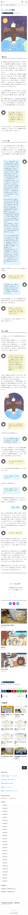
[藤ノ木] (3, 2)
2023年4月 (5, 835)
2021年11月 (5, 868)
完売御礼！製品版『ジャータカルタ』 (9, 776)
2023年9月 (5, 823)
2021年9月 (5, 875)
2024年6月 (5, 808)
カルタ (4, 684)
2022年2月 (5, 862)
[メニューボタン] (26, 2)
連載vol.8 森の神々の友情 (7, 783)
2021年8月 (5, 878)
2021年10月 (5, 872)
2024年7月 (5, 805)
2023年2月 (5, 841)
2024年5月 (5, 811)
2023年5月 (5, 832)
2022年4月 (5, 856)
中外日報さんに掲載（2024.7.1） (8, 779)
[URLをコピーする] (24, 691)
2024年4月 (5, 814)
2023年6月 (5, 829)
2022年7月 (5, 850)
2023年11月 (5, 820)
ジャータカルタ (16, 684)
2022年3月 (5, 859)
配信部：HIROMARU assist (9, 888)
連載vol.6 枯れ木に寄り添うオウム (9, 790)
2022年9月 (5, 844)
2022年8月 (5, 847)
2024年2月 (5, 817)
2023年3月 (5, 838)
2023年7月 (5, 826)
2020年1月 (5, 881)
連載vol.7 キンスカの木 (6, 787)
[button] (3, 691)
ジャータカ (9, 684)
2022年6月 (5, 853)
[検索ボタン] (22, 2)
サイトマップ (14, 910)
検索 (24, 767)
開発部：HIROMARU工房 (8, 13)
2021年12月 (5, 865)
